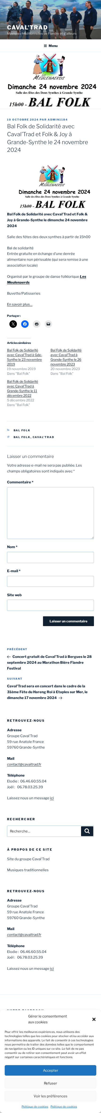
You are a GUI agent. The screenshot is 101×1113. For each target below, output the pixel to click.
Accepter (50, 1070)
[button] (94, 1019)
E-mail (13, 571)
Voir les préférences (50, 1096)
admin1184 (58, 119)
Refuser (50, 1083)
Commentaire (20, 482)
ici (52, 798)
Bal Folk (22, 430)
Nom (12, 547)
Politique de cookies (35, 1106)
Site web (14, 595)
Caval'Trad (27, 27)
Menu (53, 46)
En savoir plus (18, 304)
